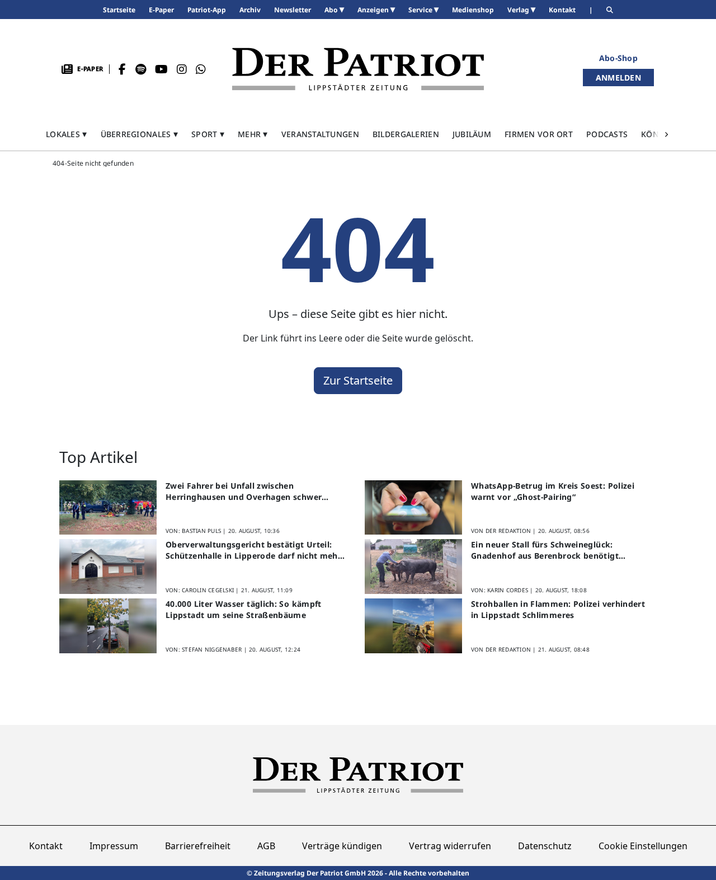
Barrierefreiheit (197, 846)
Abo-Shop (618, 58)
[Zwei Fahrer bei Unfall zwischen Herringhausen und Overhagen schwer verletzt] (108, 507)
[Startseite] (358, 69)
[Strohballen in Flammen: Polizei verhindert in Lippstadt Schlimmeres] (413, 625)
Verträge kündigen (342, 846)
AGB (266, 846)
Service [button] (421, 10)
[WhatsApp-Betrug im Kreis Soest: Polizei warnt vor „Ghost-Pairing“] (413, 507)
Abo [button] (332, 10)
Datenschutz (545, 846)
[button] (66, 134)
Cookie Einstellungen (643, 846)
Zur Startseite (358, 380)
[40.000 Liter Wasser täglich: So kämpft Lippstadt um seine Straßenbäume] (108, 625)
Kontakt (46, 846)
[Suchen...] (609, 10)
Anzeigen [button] (373, 10)
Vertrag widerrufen (450, 846)
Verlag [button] (519, 10)
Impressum (114, 846)
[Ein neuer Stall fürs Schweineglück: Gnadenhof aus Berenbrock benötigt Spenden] (413, 566)
